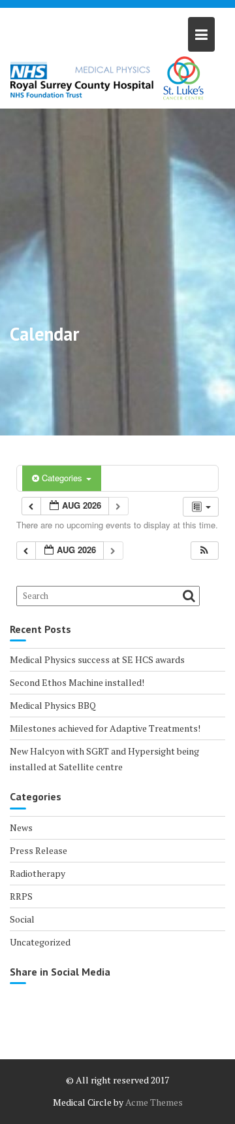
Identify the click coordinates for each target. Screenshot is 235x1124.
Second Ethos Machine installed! (77, 682)
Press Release (38, 850)
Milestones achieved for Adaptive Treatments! (105, 728)
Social (22, 919)
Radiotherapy (37, 873)
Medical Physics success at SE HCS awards (97, 659)
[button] (204, 551)
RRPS (21, 896)
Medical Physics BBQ (53, 705)
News (21, 827)
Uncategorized (40, 942)
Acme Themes (154, 1102)
